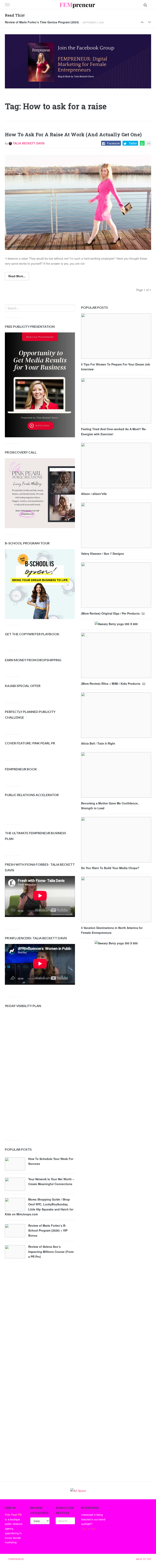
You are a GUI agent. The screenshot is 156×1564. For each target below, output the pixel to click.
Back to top (143, 1559)
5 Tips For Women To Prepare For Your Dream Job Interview (115, 366)
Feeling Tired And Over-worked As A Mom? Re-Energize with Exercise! (113, 431)
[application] (40, 896)
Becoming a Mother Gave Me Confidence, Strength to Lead (110, 805)
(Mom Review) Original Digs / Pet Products (111, 613)
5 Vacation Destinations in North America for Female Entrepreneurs (112, 930)
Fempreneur (16, 1559)
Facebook (113, 143)
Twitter (133, 143)
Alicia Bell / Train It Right (98, 743)
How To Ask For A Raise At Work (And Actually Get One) (73, 134)
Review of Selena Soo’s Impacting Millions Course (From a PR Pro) (51, 1252)
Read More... (17, 276)
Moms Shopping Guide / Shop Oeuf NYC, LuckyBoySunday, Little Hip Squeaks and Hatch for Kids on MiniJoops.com (39, 1206)
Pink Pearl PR (13, 1515)
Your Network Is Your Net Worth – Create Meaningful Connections (51, 1181)
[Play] (13, 912)
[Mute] (61, 912)
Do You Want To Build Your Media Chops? (110, 868)
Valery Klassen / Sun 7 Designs (102, 553)
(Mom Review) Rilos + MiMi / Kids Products (111, 683)
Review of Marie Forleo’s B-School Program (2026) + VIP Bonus (47, 1230)
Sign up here (88, 1528)
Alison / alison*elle (94, 494)
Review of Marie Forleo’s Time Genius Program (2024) (42, 22)
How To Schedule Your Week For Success (50, 1161)
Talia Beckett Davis (28, 143)
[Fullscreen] (68, 912)
